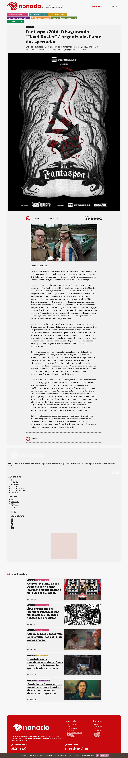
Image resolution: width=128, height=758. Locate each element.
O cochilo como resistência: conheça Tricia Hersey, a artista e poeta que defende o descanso (45, 663)
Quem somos (15, 480)
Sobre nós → (98, 6)
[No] (126, 755)
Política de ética (16, 486)
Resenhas (14, 510)
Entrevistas (14, 506)
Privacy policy (104, 755)
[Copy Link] (92, 219)
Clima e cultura (15, 21)
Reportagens (15, 502)
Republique (14, 492)
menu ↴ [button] (116, 6)
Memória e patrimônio (19, 18)
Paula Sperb (32, 624)
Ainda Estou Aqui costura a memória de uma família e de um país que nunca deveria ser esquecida (44, 688)
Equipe (69, 726)
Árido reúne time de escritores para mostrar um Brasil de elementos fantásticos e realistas (43, 613)
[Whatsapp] (86, 219)
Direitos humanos (57, 14)
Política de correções (17, 488)
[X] (97, 219)
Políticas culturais (38, 14)
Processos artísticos (18, 14)
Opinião (13, 512)
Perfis (13, 504)
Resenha (30, 27)
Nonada (36, 218)
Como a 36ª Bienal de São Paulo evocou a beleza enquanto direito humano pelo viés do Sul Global (44, 588)
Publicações (15, 482)
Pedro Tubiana (33, 649)
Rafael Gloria (33, 699)
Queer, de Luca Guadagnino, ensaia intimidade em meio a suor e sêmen (45, 637)
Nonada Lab (15, 484)
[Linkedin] (89, 219)
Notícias (96, 724)
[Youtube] (100, 219)
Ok (97, 755)
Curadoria (14, 508)
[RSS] (95, 219)
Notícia (13, 499)
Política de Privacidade (18, 490)
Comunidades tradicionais (64, 18)
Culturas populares (40, 18)
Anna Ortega (33, 599)
